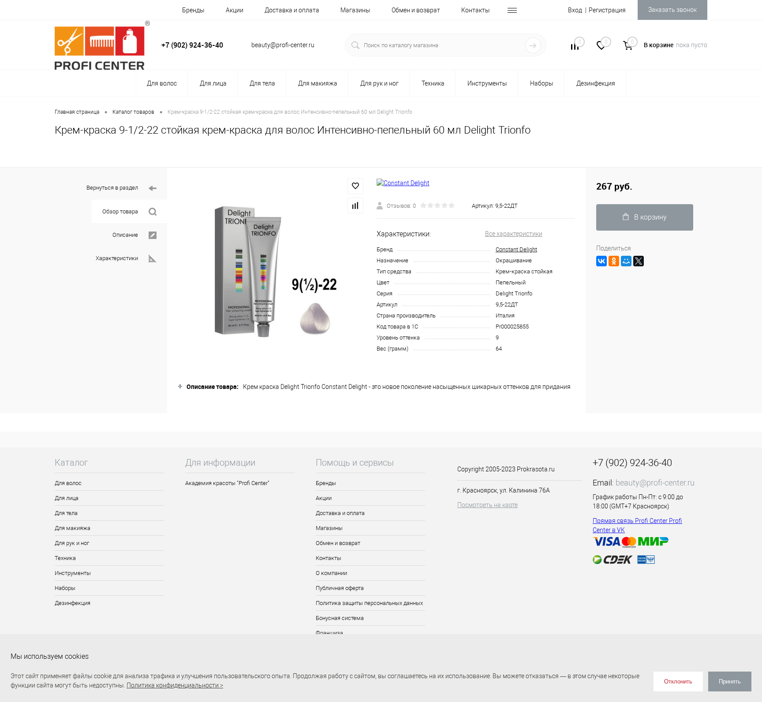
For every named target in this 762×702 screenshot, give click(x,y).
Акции (234, 10)
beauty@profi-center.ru (655, 482)
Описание (125, 235)
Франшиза (329, 633)
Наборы (65, 588)
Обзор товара (120, 211)
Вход (575, 10)
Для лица (66, 498)
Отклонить (678, 681)
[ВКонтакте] (601, 261)
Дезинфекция (72, 603)
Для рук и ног (72, 543)
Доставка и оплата (292, 10)
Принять (730, 681)
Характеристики (117, 258)
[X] (638, 261)
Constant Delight (516, 249)
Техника (65, 558)
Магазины (355, 10)
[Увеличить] (272, 271)
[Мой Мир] (626, 261)
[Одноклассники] (614, 261)
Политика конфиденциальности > (175, 685)
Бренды (193, 10)
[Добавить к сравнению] (355, 205)
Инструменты (73, 573)
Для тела (66, 513)
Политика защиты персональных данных (369, 603)
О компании (331, 573)
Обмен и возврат (416, 10)
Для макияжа (72, 528)
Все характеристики (513, 233)
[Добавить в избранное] (355, 186)
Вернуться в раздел (112, 187)
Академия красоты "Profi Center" (227, 483)
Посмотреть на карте (487, 504)
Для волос (68, 483)
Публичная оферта (340, 588)
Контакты (475, 10)
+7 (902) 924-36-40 (192, 45)
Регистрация (607, 10)
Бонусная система (340, 618)
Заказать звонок (672, 9)
